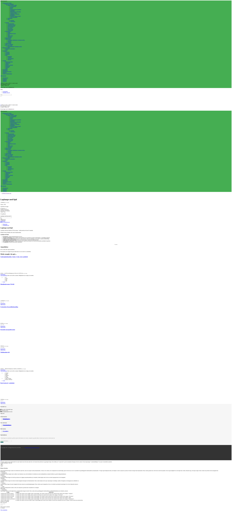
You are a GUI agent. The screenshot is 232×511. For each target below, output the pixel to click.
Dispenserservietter (11, 25)
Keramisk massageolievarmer (7, 329)
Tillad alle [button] (10, 462)
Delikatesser (10, 18)
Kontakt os (5, 78)
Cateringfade (12, 21)
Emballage (5, 50)
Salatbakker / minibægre (14, 13)
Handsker (9, 41)
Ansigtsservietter (11, 23)
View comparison (3, 509)
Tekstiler (4, 60)
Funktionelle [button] (2, 471)
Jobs (4, 419)
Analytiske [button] (2, 478)
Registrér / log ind (6, 92)
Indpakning (7, 54)
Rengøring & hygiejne (7, 71)
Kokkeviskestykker (9, 61)
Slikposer (9, 59)
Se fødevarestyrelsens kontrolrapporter (31, 447)
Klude (6, 68)
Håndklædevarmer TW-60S (7, 284)
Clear (4, 281)
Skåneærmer (7, 66)
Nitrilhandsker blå (5, 352)
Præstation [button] (2, 475)
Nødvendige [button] (2, 488)
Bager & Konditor (6, 47)
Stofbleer (7, 63)
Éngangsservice (8, 31)
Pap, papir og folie (8, 45)
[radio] (118, 277)
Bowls (11, 8)
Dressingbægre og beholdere (15, 9)
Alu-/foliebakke (13, 6)
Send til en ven (7, 222)
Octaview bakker (13, 12)
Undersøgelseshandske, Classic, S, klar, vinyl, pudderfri (14, 256)
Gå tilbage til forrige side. (6, 193)
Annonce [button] (2, 481)
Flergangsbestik (8, 37)
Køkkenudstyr (8, 38)
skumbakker (12, 15)
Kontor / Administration (7, 73)
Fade (9, 19)
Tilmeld (1, 442)
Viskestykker (7, 62)
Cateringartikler (8, 43)
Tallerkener (10, 36)
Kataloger (5, 80)
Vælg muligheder (3, 275)
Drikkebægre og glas (12, 33)
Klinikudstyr (5, 70)
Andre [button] (1, 485)
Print (2, 222)
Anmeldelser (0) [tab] (6, 225)
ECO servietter (10, 27)
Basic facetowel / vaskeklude (7, 383)
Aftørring (9, 42)
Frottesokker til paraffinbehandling (9, 307)
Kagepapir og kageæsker (10, 48)
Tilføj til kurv (3, 219)
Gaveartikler (5, 69)
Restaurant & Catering (7, 3)
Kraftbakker (12, 10)
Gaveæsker (7, 53)
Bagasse (11, 7)
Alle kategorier (3, 75)
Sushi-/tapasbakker (13, 17)
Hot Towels (10, 28)
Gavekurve (7, 52)
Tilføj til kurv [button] (2, 304)
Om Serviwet (5, 77)
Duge (9, 34)
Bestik (9, 32)
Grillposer (10, 57)
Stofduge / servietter (9, 65)
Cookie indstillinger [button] (4, 462)
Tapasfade (12, 20)
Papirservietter (10, 29)
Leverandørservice (6, 425)
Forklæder (7, 67)
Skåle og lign (10, 35)
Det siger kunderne (6, 419)
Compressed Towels (11, 24)
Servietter (7, 22)
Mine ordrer (5, 431)
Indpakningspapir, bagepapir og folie (15, 46)
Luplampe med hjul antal (5, 216)
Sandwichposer (11, 58)
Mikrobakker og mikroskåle (15, 11)
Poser (6, 55)
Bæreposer (10, 56)
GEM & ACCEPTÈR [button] (4, 501)
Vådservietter (10, 30)
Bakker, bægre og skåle (12, 5)
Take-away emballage (9, 4)
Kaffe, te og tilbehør (9, 44)
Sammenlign (5, 91)
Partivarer (5, 72)
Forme (6, 49)
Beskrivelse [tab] (5, 224)
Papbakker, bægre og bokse (15, 16)
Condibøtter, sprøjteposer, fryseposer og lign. (16, 40)
